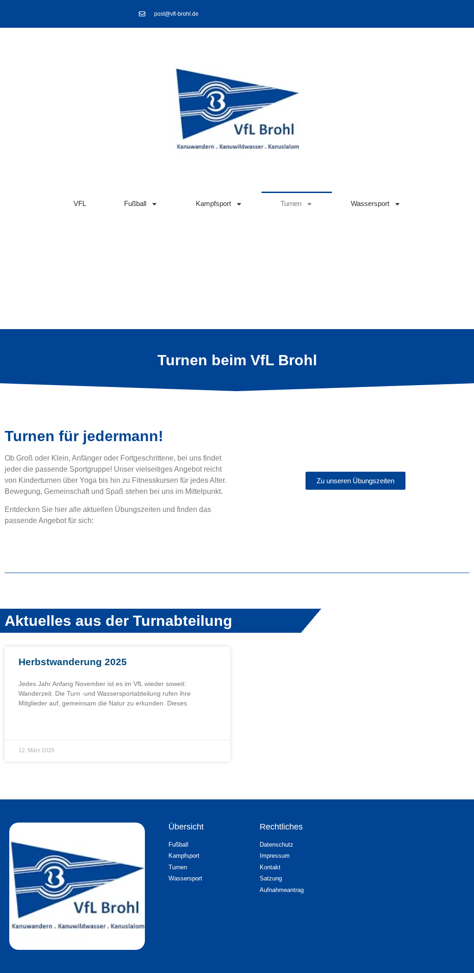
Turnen (291, 203)
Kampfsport (213, 203)
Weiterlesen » (41, 726)
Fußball (135, 203)
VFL (80, 203)
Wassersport (370, 203)
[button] (444, 947)
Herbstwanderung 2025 (73, 661)
